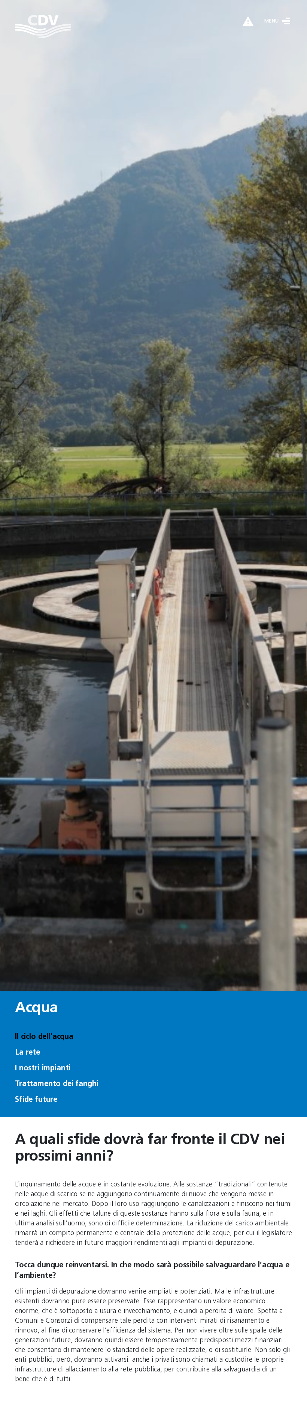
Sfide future (36, 1100)
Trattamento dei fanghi (56, 1084)
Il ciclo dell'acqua (44, 1037)
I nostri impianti (42, 1068)
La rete (27, 1052)
